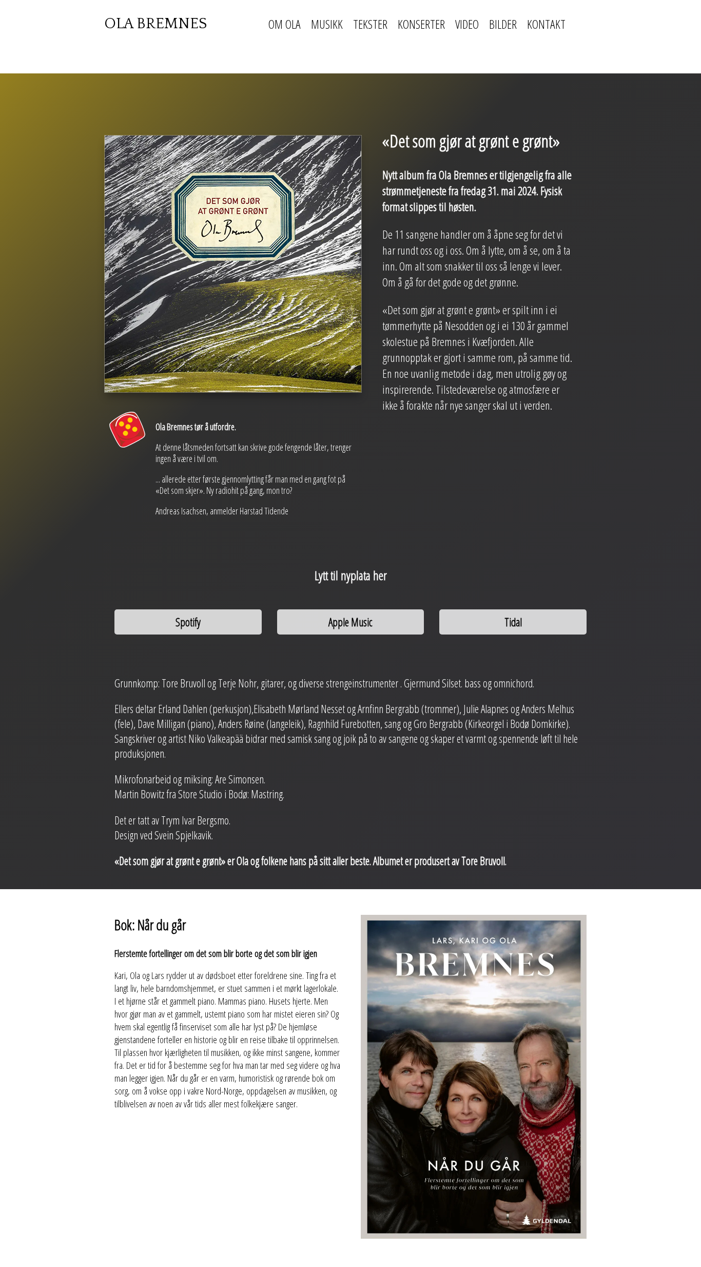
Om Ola (284, 23)
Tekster (370, 23)
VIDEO (467, 23)
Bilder (503, 23)
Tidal (513, 622)
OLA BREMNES (155, 23)
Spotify (188, 622)
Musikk (327, 23)
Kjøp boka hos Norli (144, 1126)
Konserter (421, 23)
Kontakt (546, 23)
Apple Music (350, 622)
